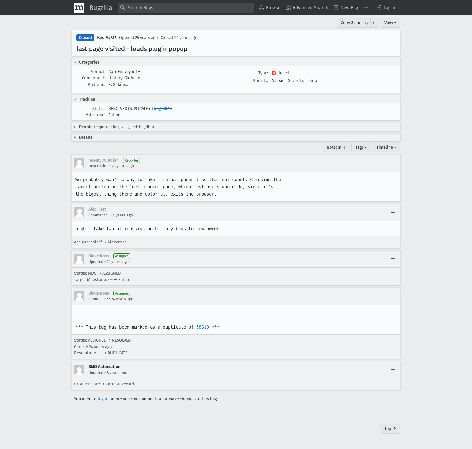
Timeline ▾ (386, 147)
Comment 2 (98, 299)
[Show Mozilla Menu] (79, 8)
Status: (98, 108)
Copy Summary (354, 22)
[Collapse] (393, 163)
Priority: (260, 80)
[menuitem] (269, 8)
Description (98, 166)
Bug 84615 (107, 37)
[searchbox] (186, 8)
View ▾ (390, 22)
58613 (202, 327)
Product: (97, 71)
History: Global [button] (124, 77)
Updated (95, 262)
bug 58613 (163, 108)
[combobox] (186, 8)
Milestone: (95, 114)
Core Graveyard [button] (124, 71)
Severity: (296, 80)
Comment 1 (98, 215)
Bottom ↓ (336, 147)
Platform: (96, 84)
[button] (385, 8)
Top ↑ (390, 428)
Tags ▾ (361, 147)
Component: (93, 77)
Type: (263, 72)
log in (103, 398)
